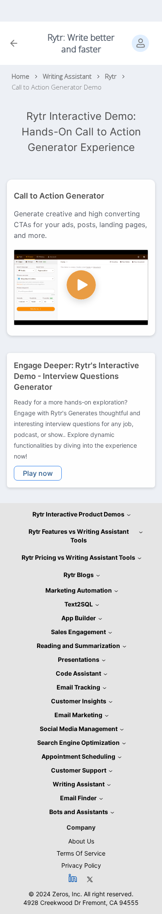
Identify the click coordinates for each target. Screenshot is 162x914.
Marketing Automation (78, 590)
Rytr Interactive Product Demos (78, 514)
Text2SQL (78, 604)
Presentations (78, 659)
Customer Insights (78, 701)
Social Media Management (79, 728)
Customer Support (78, 770)
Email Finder (78, 798)
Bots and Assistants (78, 811)
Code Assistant (78, 673)
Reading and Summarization (78, 645)
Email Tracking (78, 687)
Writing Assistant (79, 784)
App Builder (78, 618)
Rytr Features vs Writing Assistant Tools (79, 536)
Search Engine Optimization (78, 742)
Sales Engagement (78, 631)
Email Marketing (78, 714)
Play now (38, 473)
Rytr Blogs (79, 574)
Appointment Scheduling (78, 756)
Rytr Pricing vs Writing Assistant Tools (78, 557)
